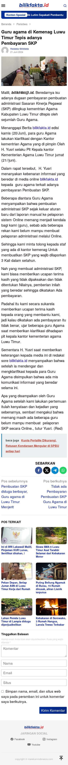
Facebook (20, 739)
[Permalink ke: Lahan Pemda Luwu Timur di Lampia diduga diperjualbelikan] (16, 607)
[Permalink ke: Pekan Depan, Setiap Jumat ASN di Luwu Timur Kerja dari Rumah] (16, 571)
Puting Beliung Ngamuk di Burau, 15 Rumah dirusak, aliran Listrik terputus (50, 587)
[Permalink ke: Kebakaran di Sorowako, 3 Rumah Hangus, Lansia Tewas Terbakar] (51, 607)
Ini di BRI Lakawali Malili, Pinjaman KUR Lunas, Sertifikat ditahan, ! (16, 550)
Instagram (52, 739)
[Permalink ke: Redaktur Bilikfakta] (5, 49)
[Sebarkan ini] (38, 470)
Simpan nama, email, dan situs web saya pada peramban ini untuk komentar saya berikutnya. (32, 696)
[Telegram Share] (55, 470)
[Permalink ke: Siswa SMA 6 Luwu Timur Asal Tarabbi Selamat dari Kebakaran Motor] (51, 535)
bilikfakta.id (41, 127)
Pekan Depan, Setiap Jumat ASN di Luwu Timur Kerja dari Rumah (15, 586)
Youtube (36, 744)
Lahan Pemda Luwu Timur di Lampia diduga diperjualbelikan (16, 621)
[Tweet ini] (46, 470)
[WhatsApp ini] (63, 470)
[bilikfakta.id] (34, 5)
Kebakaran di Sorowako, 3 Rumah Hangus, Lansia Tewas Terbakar (51, 621)
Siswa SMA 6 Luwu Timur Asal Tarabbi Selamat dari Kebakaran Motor (50, 551)
